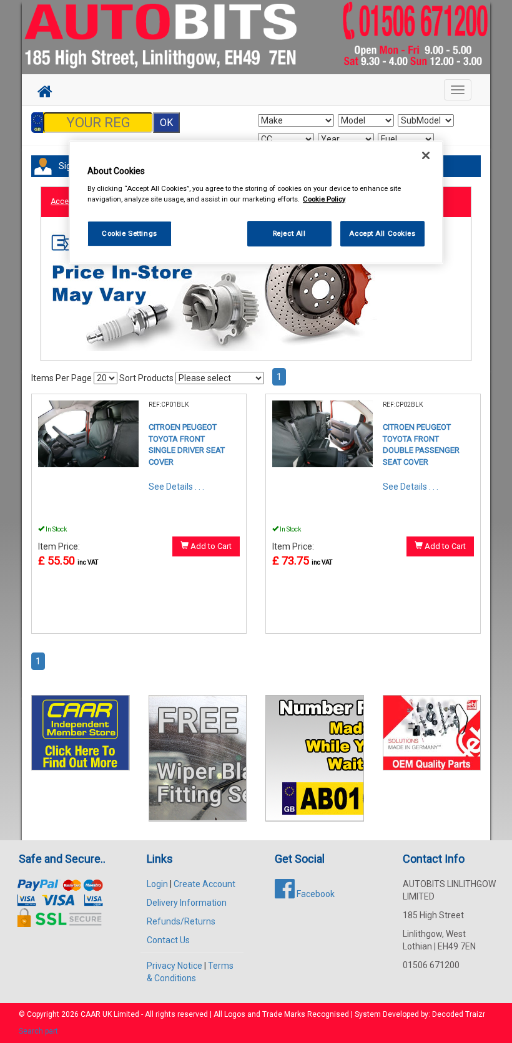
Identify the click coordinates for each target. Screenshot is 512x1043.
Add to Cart (210, 546)
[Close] (426, 155)
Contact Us (168, 940)
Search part (38, 1031)
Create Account (204, 884)
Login (157, 884)
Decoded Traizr (458, 1014)
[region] (256, 202)
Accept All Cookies (382, 233)
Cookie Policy (324, 199)
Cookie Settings (129, 233)
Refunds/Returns (181, 921)
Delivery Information (187, 903)
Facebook (315, 894)
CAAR (91, 1014)
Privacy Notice (174, 966)
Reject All (289, 233)
